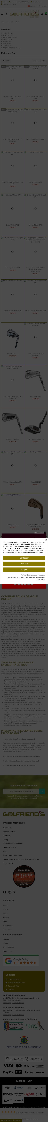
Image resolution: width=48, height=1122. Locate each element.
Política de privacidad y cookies (33, 575)
